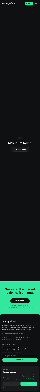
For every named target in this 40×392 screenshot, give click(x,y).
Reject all (11, 384)
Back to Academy (20, 149)
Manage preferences (8, 387)
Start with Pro (20, 301)
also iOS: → (11, 339)
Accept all (29, 384)
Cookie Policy (30, 379)
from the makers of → (15, 337)
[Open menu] (36, 3)
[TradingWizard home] (9, 3)
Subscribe (20, 359)
